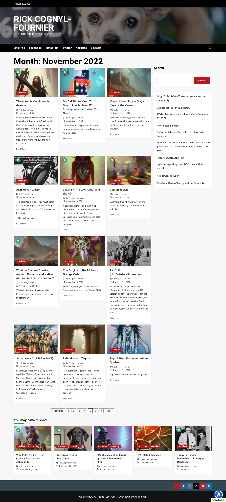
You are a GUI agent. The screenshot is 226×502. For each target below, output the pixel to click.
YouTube (81, 47)
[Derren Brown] (129, 170)
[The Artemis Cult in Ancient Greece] (36, 82)
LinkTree (19, 47)
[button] (210, 48)
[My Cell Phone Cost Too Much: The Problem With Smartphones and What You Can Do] (82, 82)
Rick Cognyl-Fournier (42, 23)
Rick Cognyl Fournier (27, 110)
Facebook (35, 47)
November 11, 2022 (28, 113)
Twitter (67, 47)
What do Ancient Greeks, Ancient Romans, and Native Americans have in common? (35, 274)
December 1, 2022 (188, 469)
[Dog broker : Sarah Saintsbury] (73, 438)
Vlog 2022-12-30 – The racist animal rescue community (181, 98)
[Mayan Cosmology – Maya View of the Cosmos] (129, 82)
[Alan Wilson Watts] (36, 170)
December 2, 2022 (148, 462)
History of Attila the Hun (170, 157)
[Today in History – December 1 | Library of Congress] (193, 438)
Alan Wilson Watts (28, 189)
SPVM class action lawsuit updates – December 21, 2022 (183, 115)
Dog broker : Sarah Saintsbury (173, 107)
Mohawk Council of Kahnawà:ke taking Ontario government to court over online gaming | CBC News (183, 146)
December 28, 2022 (68, 466)
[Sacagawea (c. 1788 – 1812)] (36, 339)
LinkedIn (96, 47)
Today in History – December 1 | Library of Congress (180, 133)
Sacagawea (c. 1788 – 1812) (34, 358)
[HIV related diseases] (153, 438)
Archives (22, 92)
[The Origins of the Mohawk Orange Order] (82, 251)
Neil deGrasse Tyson (168, 175)
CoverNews (123, 496)
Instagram (52, 47)
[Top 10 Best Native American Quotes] (129, 339)
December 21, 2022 (108, 469)
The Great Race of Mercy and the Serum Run (181, 182)
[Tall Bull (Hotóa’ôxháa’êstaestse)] (129, 251)
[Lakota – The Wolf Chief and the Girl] (82, 170)
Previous (58, 411)
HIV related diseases (168, 125)
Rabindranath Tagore (76, 358)
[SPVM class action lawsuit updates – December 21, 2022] (113, 438)
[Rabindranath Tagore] (82, 339)
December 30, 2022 (28, 469)
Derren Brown (119, 189)
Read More (21, 149)
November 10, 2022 (74, 201)
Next (109, 411)
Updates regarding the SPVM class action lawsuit (180, 166)
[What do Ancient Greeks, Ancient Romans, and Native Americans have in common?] (36, 251)
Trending (34, 446)
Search (159, 67)
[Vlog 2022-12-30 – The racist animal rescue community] (32, 438)
